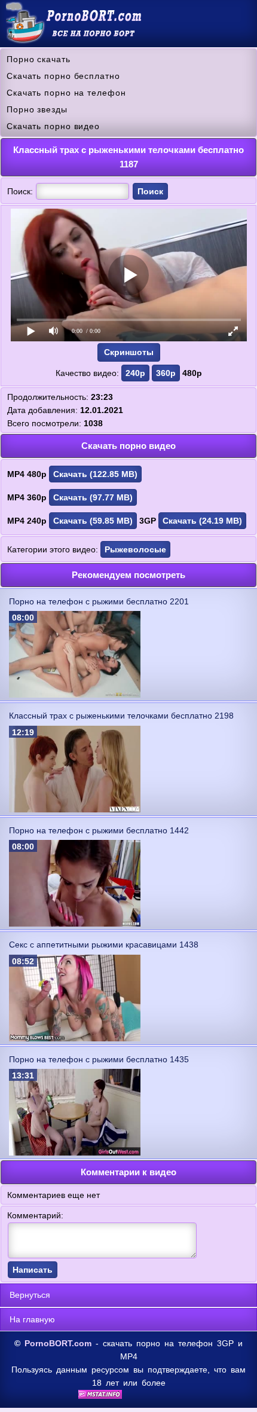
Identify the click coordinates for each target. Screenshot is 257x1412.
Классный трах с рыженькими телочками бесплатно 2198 (121, 715)
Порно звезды (37, 109)
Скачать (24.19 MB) (202, 520)
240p (135, 373)
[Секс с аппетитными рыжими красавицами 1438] (74, 1038)
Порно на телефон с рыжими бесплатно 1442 (99, 830)
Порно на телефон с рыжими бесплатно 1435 (99, 1059)
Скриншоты (129, 352)
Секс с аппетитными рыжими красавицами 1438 (103, 944)
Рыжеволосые (135, 549)
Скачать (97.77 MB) (93, 497)
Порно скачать (39, 59)
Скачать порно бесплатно (63, 76)
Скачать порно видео (53, 126)
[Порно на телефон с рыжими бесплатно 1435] (74, 1152)
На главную (32, 1319)
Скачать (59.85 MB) (93, 520)
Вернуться (30, 1295)
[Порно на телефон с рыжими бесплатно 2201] (74, 694)
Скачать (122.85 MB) (95, 474)
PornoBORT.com (58, 1343)
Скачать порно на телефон (66, 92)
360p (166, 373)
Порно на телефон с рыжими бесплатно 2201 (99, 601)
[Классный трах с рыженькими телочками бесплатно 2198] (74, 809)
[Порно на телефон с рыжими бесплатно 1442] (74, 923)
